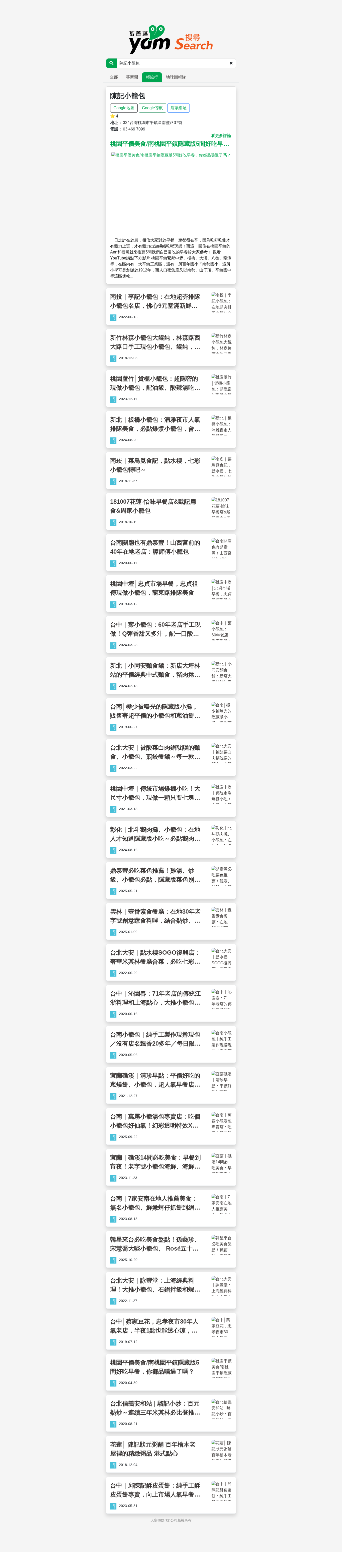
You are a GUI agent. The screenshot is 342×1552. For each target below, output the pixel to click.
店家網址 (178, 108)
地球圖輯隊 (176, 77)
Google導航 (152, 108)
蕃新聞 (132, 77)
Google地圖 (123, 108)
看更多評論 (221, 135)
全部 (114, 77)
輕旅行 (152, 77)
